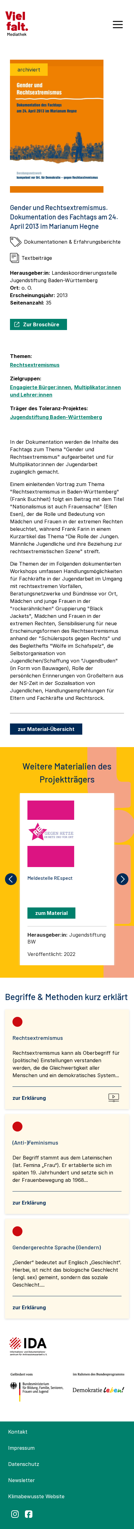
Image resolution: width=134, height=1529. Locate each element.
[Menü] (118, 26)
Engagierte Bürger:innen (40, 387)
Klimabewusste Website (36, 1496)
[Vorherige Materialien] (11, 879)
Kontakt (17, 1432)
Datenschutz (23, 1464)
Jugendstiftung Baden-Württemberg (56, 417)
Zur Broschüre (41, 324)
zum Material (51, 913)
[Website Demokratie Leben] (97, 1387)
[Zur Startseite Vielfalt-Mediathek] (16, 23)
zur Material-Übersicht (46, 729)
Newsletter (21, 1480)
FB (28, 1514)
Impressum (21, 1448)
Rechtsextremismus (35, 365)
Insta (15, 1514)
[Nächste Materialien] (123, 879)
